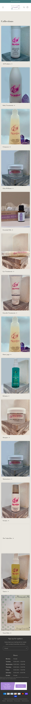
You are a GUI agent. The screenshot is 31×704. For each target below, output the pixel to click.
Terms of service (25, 700)
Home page (6, 354)
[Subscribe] (26, 648)
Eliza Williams (7, 188)
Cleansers (6, 147)
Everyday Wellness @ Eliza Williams (14, 699)
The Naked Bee (7, 538)
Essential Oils (7, 230)
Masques (5, 437)
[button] (3, 7)
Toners (5, 591)
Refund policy (10, 700)
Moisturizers (7, 479)
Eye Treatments (7, 271)
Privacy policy (17, 700)
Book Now (21, 686)
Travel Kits (6, 633)
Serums (5, 520)
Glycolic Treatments (9, 313)
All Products (7, 64)
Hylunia (5, 396)
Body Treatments (8, 105)
